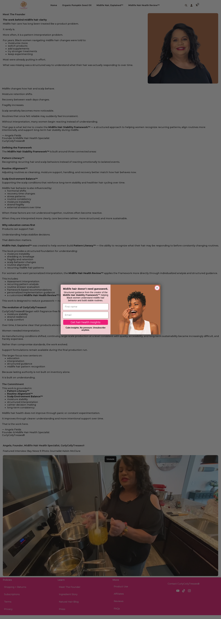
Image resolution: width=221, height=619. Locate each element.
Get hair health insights (85, 322)
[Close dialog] (157, 288)
